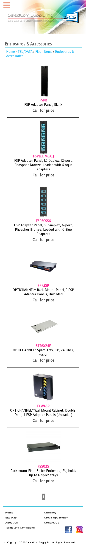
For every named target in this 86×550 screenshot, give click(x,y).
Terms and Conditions (20, 527)
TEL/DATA (25, 52)
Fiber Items (43, 52)
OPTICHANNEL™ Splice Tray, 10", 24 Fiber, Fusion (43, 352)
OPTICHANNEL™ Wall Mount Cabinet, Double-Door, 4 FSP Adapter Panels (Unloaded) (43, 412)
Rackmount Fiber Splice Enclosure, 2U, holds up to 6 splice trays (43, 473)
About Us (11, 522)
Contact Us (51, 522)
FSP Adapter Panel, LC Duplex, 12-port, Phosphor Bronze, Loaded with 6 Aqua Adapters (43, 165)
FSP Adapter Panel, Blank (43, 105)
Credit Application (56, 517)
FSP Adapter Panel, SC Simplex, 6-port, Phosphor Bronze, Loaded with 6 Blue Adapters (43, 229)
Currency (50, 512)
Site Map (11, 517)
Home (10, 52)
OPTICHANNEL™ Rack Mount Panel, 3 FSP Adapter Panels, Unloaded (43, 292)
